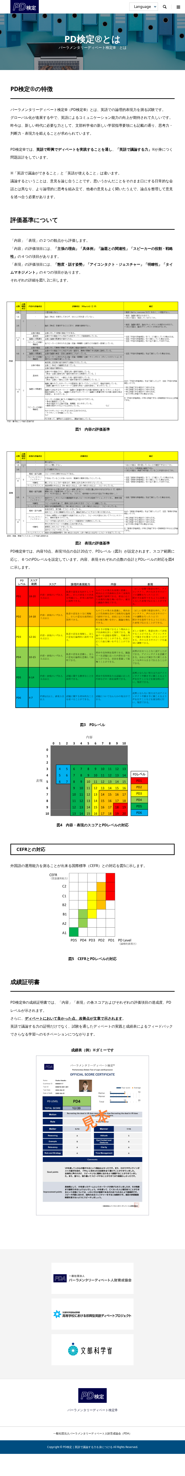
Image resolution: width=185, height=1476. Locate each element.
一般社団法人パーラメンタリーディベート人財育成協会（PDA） (92, 1433)
